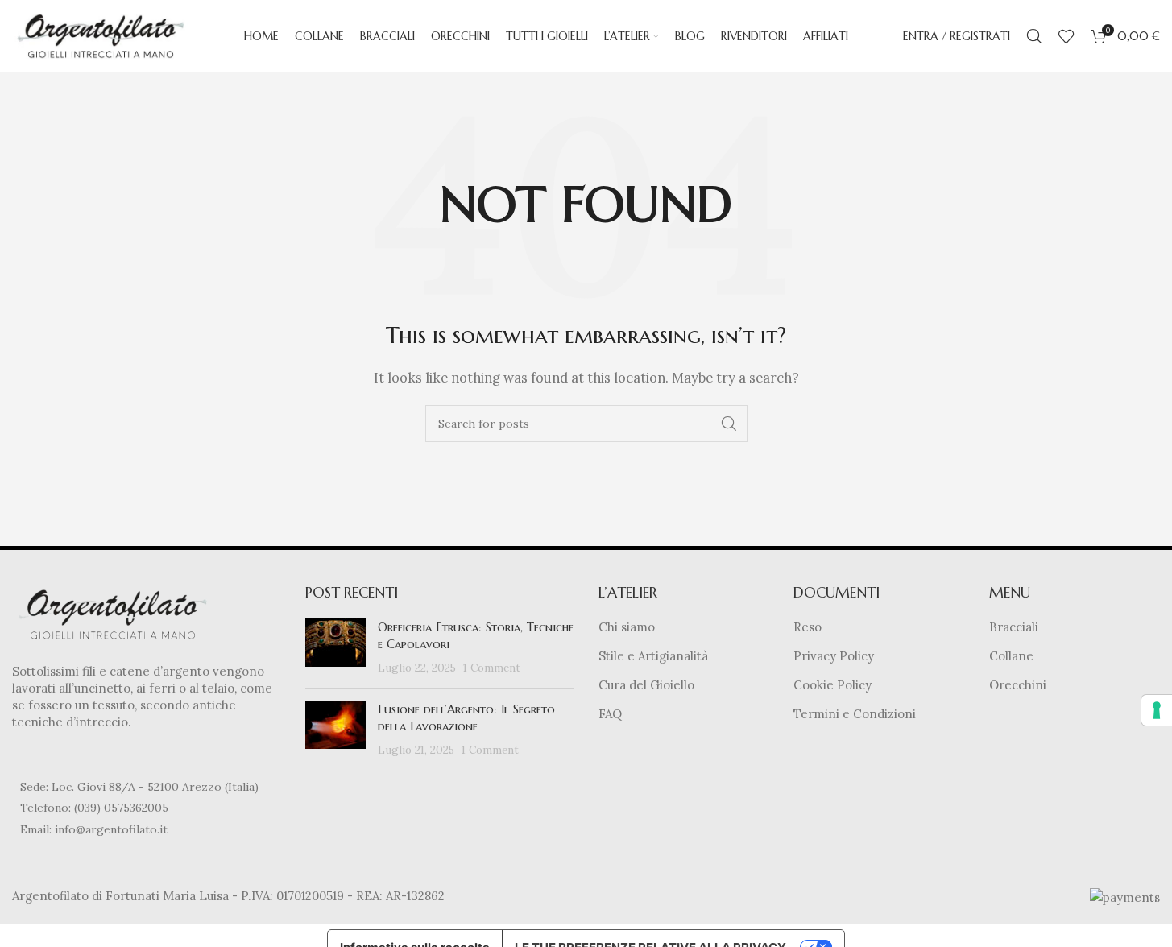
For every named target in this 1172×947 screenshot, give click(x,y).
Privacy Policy (833, 656)
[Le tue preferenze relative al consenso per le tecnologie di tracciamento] (1156, 710)
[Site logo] (100, 35)
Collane (1011, 656)
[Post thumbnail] (335, 647)
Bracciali (1013, 627)
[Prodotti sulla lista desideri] (1066, 36)
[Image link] (112, 613)
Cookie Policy (832, 685)
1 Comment (491, 667)
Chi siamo (626, 627)
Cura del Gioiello (646, 685)
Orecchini (1017, 685)
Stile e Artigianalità (653, 656)
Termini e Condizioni (854, 714)
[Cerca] (1034, 36)
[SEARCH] (729, 423)
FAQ (610, 714)
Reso (807, 627)
